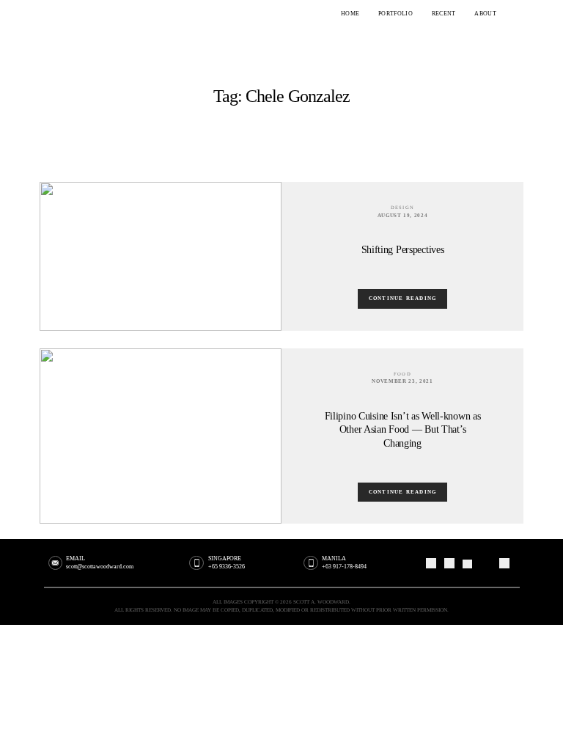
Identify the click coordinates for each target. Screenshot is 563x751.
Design (403, 207)
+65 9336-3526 (226, 566)
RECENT (444, 14)
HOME (350, 14)
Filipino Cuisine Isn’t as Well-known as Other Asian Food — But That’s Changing (403, 429)
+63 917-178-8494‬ (344, 566)
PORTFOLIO (395, 14)
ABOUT (485, 14)
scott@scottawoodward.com (99, 566)
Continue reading (403, 298)
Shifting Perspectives (402, 249)
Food (402, 373)
